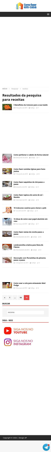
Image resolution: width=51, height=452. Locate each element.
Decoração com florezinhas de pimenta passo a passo (30, 259)
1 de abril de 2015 (20, 211)
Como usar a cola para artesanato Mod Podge (29, 284)
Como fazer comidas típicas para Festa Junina (29, 170)
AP (26, 438)
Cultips (32, 108)
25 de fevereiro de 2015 (22, 237)
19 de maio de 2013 (21, 288)
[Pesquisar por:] (25, 312)
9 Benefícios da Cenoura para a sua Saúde (31, 105)
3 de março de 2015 (21, 224)
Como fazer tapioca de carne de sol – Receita (29, 196)
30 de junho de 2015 (21, 157)
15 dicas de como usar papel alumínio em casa (31, 220)
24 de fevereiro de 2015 (22, 250)
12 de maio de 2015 (21, 200)
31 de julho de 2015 (21, 108)
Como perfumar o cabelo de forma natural (31, 155)
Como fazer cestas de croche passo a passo (29, 233)
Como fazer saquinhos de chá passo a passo (29, 183)
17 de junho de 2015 (21, 174)
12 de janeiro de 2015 (21, 263)
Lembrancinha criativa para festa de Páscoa (28, 246)
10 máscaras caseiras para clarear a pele (30, 208)
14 (21, 297)
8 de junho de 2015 (21, 187)
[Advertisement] (22, 35)
